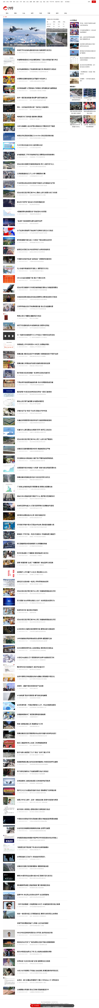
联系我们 (44, 1003)
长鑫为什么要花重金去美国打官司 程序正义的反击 (34, 430)
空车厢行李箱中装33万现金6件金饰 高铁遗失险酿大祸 (35, 524)
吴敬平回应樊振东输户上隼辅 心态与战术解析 (32, 923)
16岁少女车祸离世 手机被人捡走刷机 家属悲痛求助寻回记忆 (37, 970)
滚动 (65, 13)
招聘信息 (48, 1003)
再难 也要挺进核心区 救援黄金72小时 (30, 724)
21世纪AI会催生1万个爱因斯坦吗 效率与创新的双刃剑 (35, 657)
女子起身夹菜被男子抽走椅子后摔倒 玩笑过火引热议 (35, 230)
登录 (94, 1)
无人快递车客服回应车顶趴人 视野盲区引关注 (32, 268)
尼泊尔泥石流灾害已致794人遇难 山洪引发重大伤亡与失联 (37, 192)
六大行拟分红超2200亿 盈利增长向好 (30, 145)
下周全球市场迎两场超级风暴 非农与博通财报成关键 (35, 382)
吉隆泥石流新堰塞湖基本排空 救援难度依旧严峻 (33, 449)
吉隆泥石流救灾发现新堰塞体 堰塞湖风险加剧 (32, 866)
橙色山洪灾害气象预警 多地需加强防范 (30, 401)
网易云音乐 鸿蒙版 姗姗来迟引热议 (29, 316)
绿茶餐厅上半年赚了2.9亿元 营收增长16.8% (32, 572)
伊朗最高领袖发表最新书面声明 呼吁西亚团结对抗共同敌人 (37, 838)
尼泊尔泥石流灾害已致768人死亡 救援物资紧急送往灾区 (36, 619)
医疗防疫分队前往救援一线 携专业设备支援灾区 (33, 373)
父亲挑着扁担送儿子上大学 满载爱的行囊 (31, 173)
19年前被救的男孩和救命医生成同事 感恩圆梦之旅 (34, 638)
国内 (7, 13)
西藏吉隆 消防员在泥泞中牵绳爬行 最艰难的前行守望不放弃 (37, 354)
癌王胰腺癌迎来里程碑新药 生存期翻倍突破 (32, 543)
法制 (47, 1)
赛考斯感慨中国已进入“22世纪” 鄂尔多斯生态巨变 (34, 240)
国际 (15, 13)
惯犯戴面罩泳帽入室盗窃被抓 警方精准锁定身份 (33, 885)
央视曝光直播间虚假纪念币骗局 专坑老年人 (32, 79)
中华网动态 (66, 1003)
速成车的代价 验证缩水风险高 (27, 610)
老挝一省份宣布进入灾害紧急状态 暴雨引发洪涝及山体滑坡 (37, 914)
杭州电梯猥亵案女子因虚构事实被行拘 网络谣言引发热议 (36, 69)
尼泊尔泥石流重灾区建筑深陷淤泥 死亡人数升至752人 (35, 164)
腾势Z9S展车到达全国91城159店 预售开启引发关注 (34, 876)
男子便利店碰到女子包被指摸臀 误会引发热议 (32, 771)
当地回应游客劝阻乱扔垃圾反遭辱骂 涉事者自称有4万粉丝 (37, 297)
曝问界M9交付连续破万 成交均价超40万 (31, 667)
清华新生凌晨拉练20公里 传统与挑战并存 (31, 515)
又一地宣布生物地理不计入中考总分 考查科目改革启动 (36, 335)
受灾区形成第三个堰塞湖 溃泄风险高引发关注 (32, 553)
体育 (32, 13)
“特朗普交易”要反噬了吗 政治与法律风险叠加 (32, 847)
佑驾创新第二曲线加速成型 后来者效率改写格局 (33, 781)
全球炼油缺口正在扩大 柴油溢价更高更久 (31, 857)
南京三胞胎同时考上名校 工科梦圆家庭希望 (32, 743)
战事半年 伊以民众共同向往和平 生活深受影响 (33, 895)
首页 (4, 1)
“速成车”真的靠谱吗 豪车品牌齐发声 (29, 221)
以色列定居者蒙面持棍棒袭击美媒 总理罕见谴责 (33, 828)
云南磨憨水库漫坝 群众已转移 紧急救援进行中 (33, 989)
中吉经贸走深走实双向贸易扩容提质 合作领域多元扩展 (36, 183)
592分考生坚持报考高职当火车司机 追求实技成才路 (35, 932)
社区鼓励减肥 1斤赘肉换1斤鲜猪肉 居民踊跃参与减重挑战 (37, 88)
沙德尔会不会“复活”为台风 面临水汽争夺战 (32, 411)
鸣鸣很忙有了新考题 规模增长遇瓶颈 (29, 116)
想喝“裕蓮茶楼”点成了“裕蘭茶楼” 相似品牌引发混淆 (35, 562)
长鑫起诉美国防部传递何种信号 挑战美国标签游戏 (34, 420)
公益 (41, 1)
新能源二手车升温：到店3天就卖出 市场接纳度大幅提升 (36, 534)
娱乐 (17, 1)
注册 (89, 1)
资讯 (7, 1)
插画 (34, 1)
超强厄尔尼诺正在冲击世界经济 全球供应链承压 (33, 249)
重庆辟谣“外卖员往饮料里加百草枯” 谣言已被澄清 (34, 392)
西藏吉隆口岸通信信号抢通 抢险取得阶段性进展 (33, 363)
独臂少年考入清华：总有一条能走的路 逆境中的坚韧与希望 (37, 800)
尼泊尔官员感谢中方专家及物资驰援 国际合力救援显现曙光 (37, 287)
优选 (44, 1)
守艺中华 (52, 1)
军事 (11, 1)
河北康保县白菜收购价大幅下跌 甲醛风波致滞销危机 (35, 458)
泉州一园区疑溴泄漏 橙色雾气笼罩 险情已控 (32, 98)
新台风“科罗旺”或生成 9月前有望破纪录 (31, 202)
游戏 (24, 1)
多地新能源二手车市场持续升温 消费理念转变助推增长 (36, 154)
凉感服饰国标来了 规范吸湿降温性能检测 (31, 714)
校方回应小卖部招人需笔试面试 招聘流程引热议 (33, 809)
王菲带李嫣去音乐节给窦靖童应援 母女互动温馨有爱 (35, 306)
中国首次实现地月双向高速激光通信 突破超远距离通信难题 (37, 819)
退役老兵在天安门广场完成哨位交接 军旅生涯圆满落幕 (36, 942)
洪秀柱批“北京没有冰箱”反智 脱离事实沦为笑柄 (33, 961)
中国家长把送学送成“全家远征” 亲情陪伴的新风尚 (34, 259)
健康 (37, 1)
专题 (40, 13)
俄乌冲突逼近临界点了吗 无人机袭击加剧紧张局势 (34, 951)
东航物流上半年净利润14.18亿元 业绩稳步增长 (33, 344)
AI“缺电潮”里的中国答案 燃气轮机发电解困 (32, 695)
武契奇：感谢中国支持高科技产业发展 (30, 686)
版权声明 (52, 1003)
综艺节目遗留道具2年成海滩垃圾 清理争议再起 (33, 325)
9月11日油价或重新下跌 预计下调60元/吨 (31, 278)
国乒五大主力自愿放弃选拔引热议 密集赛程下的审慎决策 (36, 790)
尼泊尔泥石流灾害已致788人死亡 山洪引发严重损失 (35, 439)
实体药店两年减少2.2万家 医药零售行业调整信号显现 (35, 506)
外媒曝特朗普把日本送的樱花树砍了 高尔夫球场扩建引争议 (37, 60)
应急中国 (57, 1)
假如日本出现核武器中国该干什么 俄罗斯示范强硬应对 (36, 496)
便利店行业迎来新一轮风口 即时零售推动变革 (32, 581)
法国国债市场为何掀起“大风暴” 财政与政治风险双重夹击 (36, 468)
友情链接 (61, 1003)
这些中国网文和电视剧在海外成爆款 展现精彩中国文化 (36, 676)
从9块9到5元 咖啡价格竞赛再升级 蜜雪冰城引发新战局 (36, 629)
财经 (14, 1)
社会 (24, 13)
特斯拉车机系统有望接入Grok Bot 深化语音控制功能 (35, 135)
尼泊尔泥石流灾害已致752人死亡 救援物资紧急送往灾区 (36, 591)
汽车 (21, 1)
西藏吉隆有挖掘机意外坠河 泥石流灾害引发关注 (33, 477)
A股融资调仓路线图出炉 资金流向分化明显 (31, 211)
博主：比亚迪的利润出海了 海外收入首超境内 (32, 107)
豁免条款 (57, 1003)
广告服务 (39, 1003)
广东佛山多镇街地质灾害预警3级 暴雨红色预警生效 (34, 487)
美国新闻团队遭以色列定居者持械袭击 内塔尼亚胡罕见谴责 (37, 762)
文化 (27, 1)
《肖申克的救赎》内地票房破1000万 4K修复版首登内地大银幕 (38, 904)
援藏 (31, 1)
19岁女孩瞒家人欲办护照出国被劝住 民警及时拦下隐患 (36, 126)
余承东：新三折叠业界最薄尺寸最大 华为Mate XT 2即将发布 (38, 980)
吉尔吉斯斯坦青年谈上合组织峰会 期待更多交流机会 (35, 648)
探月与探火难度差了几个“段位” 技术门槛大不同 (33, 752)
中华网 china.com (8, 8)
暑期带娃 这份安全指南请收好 (51, 1006)
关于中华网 (34, 1003)
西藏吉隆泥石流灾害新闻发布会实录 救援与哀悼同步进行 (36, 733)
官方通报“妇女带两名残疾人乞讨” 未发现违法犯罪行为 (36, 600)
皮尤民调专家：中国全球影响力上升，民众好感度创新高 (36, 705)
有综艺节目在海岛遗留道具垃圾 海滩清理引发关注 (34, 50)
